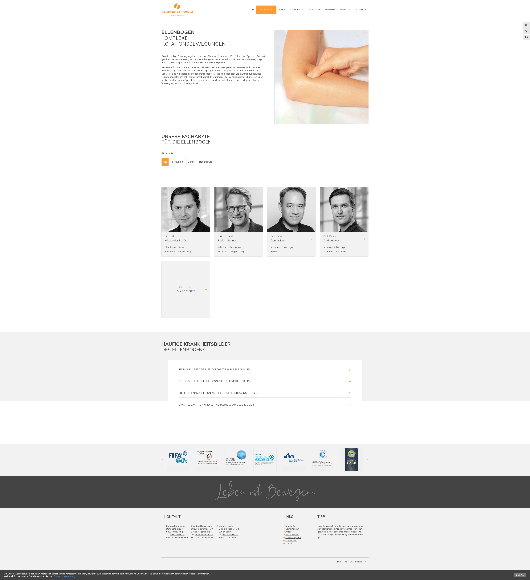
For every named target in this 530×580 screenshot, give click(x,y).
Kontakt (289, 543)
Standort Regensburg (201, 526)
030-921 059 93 (230, 535)
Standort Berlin (226, 526)
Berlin (274, 251)
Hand (182, 247)
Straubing (170, 251)
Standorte (290, 526)
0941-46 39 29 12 (204, 535)
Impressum (342, 562)
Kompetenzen (292, 529)
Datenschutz (356, 562)
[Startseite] (252, 10)
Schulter (222, 247)
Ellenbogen (171, 247)
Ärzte (288, 532)
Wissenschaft (292, 535)
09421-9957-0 (177, 535)
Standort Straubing (175, 526)
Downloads (291, 541)
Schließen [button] (520, 575)
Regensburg (184, 251)
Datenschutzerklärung (64, 576)
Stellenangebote (293, 538)
